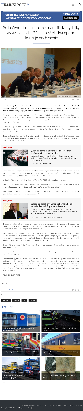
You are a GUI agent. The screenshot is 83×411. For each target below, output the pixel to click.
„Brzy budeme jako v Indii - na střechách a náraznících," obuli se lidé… (51, 152)
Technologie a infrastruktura (51, 217)
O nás (72, 405)
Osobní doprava (45, 164)
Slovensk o (6, 300)
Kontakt (79, 405)
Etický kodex (41, 405)
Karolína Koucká (11, 290)
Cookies (65, 405)
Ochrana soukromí (54, 405)
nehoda (32, 300)
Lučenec (16, 300)
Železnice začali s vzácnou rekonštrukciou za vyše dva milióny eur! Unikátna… (52, 205)
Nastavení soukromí (28, 405)
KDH (24, 300)
